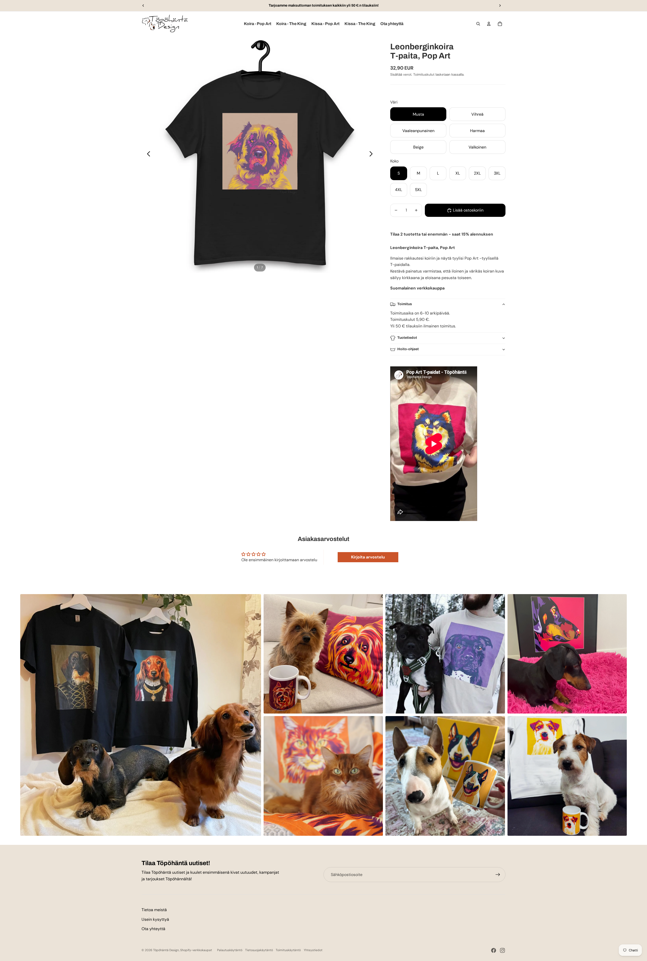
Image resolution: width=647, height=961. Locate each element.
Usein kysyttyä (155, 919)
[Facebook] (494, 950)
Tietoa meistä (154, 909)
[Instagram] (502, 950)
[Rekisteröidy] (498, 874)
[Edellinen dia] (143, 5)
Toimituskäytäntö (288, 950)
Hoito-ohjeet (408, 349)
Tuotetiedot (407, 338)
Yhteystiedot (313, 950)
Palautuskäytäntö (229, 950)
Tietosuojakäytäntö (259, 950)
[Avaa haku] (478, 23)
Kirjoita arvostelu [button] (368, 557)
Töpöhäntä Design (166, 950)
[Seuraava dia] (499, 5)
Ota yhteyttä (153, 928)
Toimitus (404, 304)
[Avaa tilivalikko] (488, 23)
